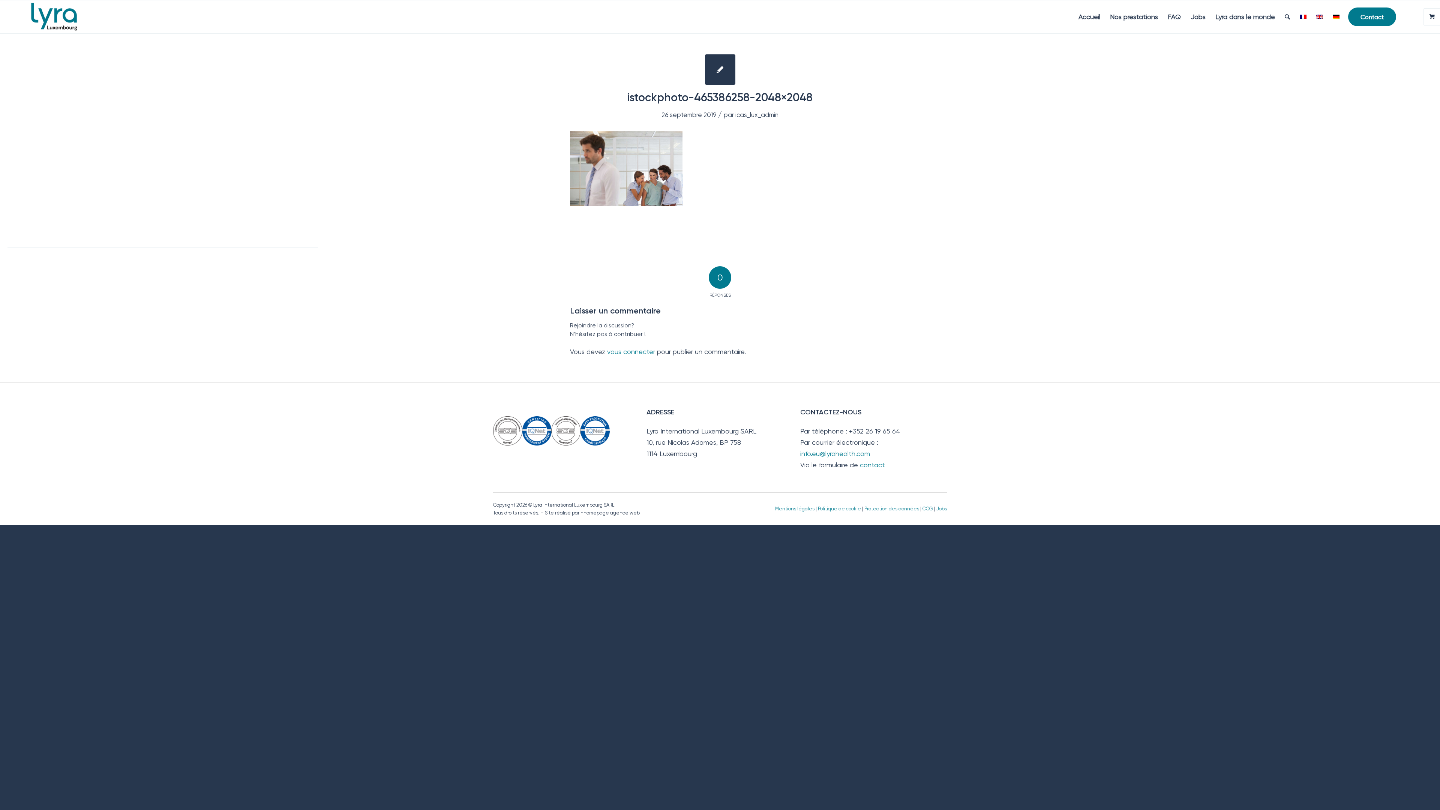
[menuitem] (1089, 16)
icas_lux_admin (756, 114)
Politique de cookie (839, 509)
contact (872, 465)
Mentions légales (794, 509)
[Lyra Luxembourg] (64, 16)
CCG (928, 509)
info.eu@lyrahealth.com (835, 454)
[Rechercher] (1287, 16)
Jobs (941, 509)
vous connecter (631, 352)
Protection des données (891, 509)
